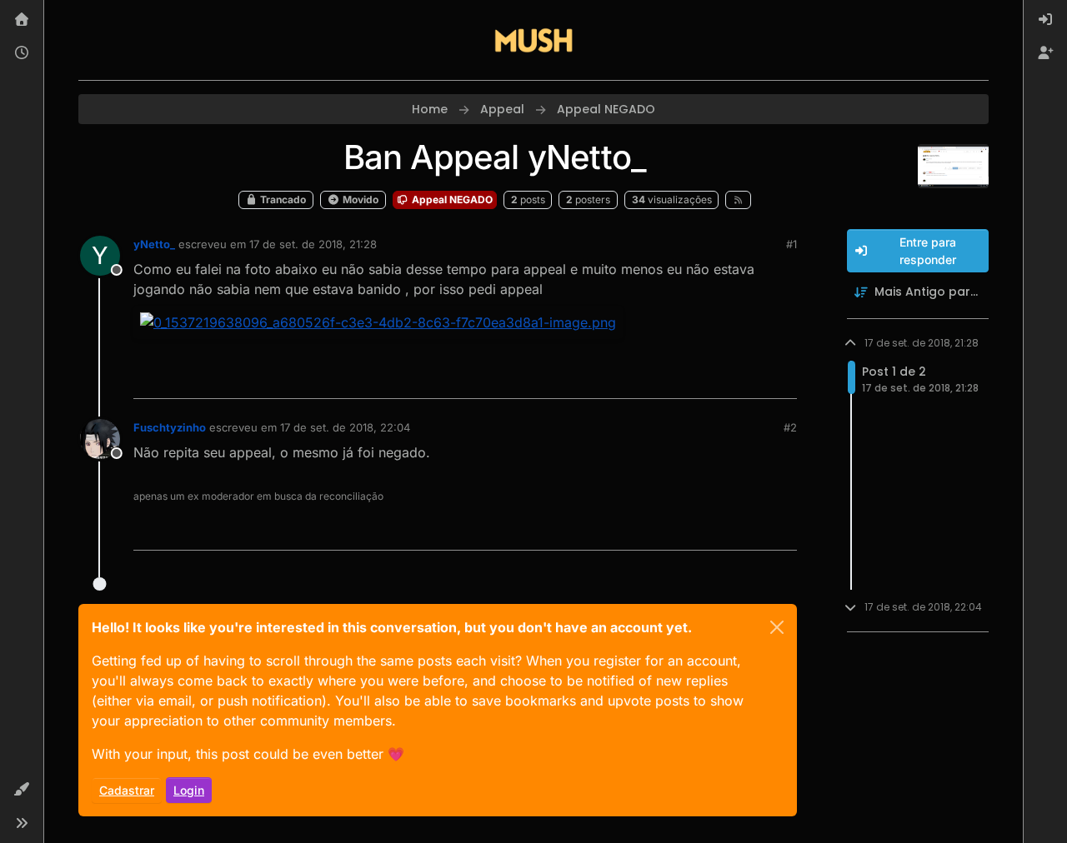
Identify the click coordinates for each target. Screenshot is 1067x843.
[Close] (777, 627)
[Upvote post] (724, 379)
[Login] (1045, 20)
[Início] (22, 20)
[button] (22, 789)
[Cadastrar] (1045, 53)
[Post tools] (782, 379)
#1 (791, 244)
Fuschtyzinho (169, 427)
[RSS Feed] (738, 200)
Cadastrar (126, 790)
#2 (790, 427)
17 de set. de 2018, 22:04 (345, 427)
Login (188, 790)
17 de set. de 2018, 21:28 (313, 244)
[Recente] (22, 53)
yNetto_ (154, 244)
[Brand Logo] (533, 40)
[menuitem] (1045, 20)
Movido (359, 199)
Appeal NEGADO (451, 199)
